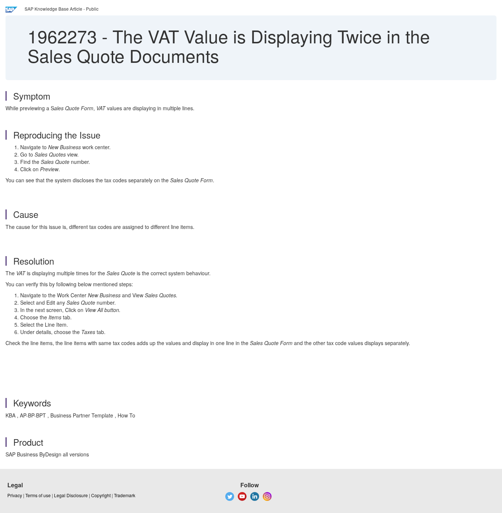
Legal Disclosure (71, 495)
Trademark (124, 495)
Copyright (101, 495)
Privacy (14, 495)
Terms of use (38, 495)
